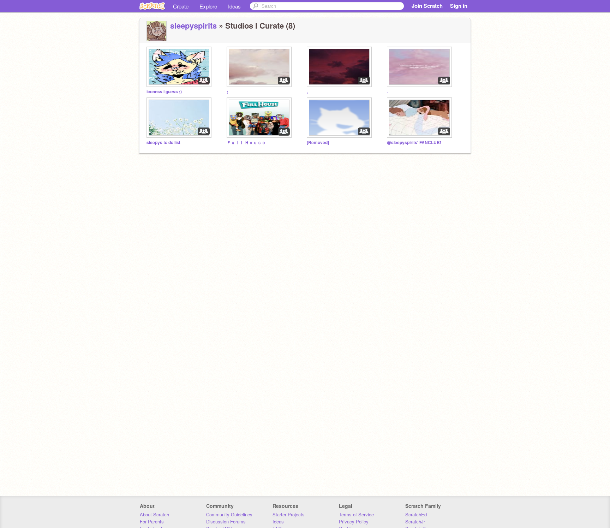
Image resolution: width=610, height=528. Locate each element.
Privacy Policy (354, 521)
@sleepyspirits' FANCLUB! (414, 143)
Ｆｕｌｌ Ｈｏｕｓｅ (246, 143)
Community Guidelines (229, 514)
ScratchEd (416, 514)
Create (181, 6)
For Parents (152, 521)
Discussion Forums (226, 521)
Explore (208, 6)
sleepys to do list (163, 143)
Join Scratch (427, 6)
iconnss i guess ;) (164, 92)
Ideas (234, 6)
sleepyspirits (193, 25)
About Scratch (154, 514)
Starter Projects (289, 514)
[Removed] (318, 143)
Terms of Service (356, 514)
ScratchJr (415, 521)
